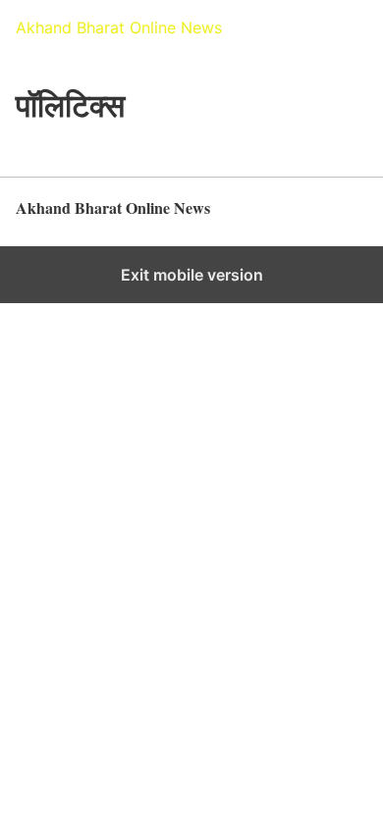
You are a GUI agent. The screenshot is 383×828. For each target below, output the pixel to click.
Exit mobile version (192, 275)
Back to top (333, 217)
